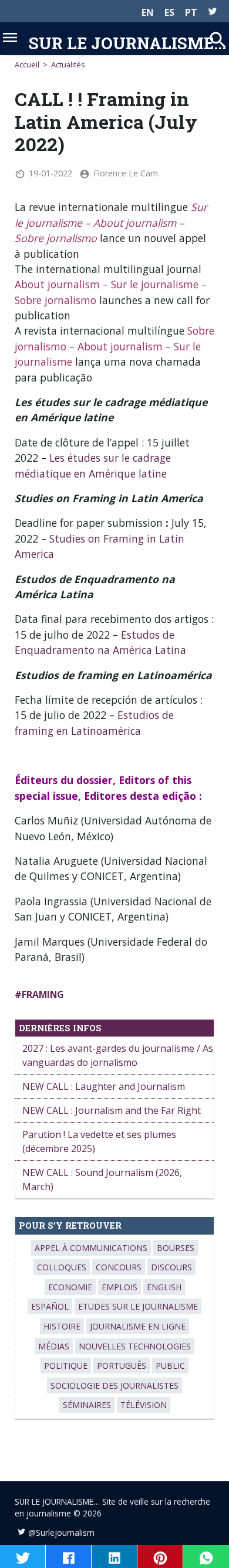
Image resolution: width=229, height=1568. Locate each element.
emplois (119, 1287)
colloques (61, 1267)
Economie (70, 1287)
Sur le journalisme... (127, 42)
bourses (175, 1247)
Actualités (68, 64)
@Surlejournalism (61, 1532)
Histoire (61, 1326)
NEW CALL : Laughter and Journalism (103, 1086)
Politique (65, 1365)
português (121, 1365)
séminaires (87, 1404)
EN (148, 12)
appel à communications (91, 1247)
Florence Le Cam (125, 173)
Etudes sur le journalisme (138, 1306)
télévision (143, 1404)
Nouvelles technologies (135, 1346)
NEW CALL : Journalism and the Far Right (111, 1110)
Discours (171, 1267)
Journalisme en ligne (138, 1326)
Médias (53, 1346)
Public (170, 1365)
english (164, 1287)
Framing (43, 994)
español (50, 1306)
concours (119, 1267)
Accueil (27, 64)
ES (169, 12)
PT (191, 12)
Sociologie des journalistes (114, 1385)
